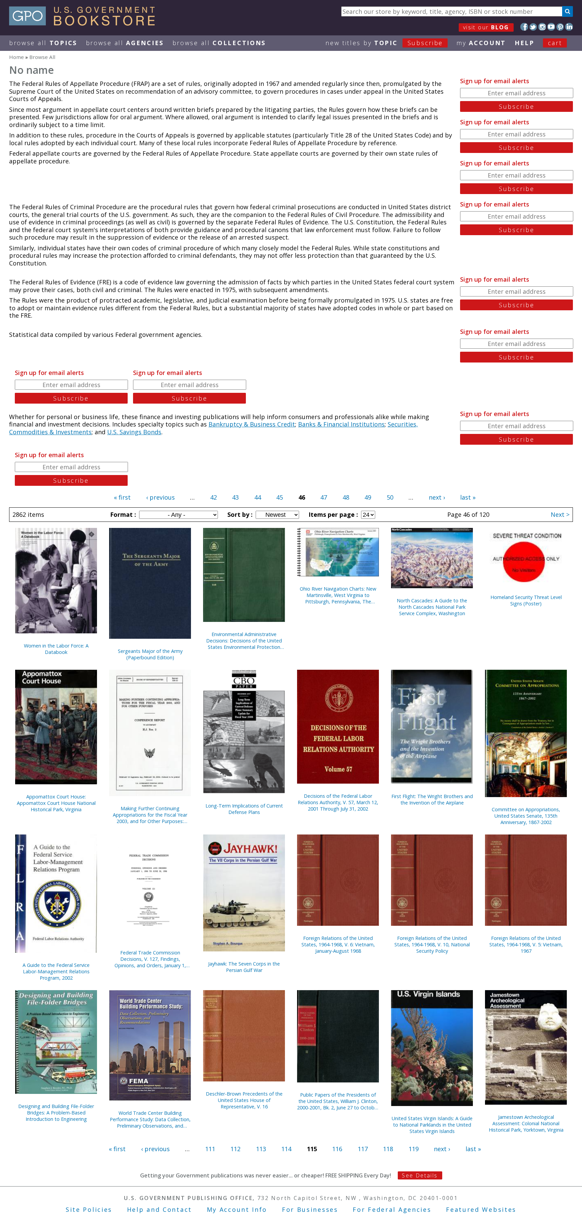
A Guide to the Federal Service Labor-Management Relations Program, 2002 (56, 971)
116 (337, 1149)
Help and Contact (159, 1209)
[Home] (85, 23)
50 (390, 497)
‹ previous (160, 497)
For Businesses (310, 1209)
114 (286, 1149)
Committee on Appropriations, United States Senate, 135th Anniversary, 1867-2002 (526, 815)
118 (388, 1149)
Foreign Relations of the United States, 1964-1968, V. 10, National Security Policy (432, 944)
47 (323, 497)
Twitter (533, 27)
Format (122, 514)
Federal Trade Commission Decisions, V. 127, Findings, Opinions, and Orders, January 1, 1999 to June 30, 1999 (150, 959)
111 (210, 1149)
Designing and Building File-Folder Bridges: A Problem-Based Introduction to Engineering (56, 1112)
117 (363, 1149)
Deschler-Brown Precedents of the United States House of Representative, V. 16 (244, 1100)
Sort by (239, 514)
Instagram (542, 27)
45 (279, 497)
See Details (420, 1175)
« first (122, 497)
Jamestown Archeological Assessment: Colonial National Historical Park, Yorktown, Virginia (526, 1123)
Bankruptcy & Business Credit (251, 424)
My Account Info (237, 1209)
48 (346, 497)
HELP (525, 43)
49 (367, 497)
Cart (555, 43)
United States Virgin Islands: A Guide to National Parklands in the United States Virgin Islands (432, 1124)
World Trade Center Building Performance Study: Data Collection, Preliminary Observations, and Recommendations (150, 1119)
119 (414, 1149)
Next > (560, 514)
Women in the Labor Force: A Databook (56, 648)
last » (468, 497)
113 (261, 1149)
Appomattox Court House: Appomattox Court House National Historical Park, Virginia (56, 803)
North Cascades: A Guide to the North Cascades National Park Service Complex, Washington (432, 607)
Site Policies (89, 1209)
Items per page (332, 514)
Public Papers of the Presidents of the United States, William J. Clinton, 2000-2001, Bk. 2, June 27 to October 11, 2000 (338, 1101)
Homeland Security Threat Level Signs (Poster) (526, 600)
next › (437, 497)
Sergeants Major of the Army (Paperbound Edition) (150, 654)
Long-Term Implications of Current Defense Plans (244, 808)
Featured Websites (481, 1209)
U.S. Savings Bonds (134, 432)
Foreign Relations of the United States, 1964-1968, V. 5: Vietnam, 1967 (526, 944)
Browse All (43, 43)
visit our (486, 27)
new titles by (384, 43)
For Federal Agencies (392, 1209)
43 (235, 497)
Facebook (524, 27)
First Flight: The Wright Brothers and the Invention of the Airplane (432, 799)
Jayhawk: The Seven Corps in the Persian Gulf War (244, 966)
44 (257, 497)
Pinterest (560, 27)
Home (16, 57)
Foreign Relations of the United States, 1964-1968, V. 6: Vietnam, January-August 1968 (338, 944)
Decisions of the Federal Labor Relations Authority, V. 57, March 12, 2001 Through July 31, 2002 (338, 802)
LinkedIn (569, 27)
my (481, 43)
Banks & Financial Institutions (341, 424)
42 (213, 497)
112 (235, 1149)
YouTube (551, 27)
